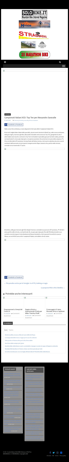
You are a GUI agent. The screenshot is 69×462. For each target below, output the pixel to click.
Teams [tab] (11, 330)
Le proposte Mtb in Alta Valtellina (53, 288)
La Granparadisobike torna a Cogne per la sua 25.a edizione (21, 337)
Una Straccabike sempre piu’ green (14, 343)
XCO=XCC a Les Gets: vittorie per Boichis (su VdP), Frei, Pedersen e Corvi (13, 422)
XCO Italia (7, 114)
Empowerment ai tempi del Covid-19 (13, 310)
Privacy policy (63, 455)
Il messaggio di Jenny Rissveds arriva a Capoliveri (55, 310)
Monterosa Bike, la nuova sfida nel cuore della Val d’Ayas (20, 335)
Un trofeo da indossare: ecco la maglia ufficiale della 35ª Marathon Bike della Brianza (27, 351)
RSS (53, 455)
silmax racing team (33, 120)
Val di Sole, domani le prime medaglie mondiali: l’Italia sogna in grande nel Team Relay (34, 427)
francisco (16, 120)
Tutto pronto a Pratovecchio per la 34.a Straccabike (19, 340)
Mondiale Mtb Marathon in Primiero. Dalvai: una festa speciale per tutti (23, 349)
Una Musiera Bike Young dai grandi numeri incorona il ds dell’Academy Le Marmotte (11, 393)
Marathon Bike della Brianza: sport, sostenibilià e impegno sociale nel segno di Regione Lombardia (31, 346)
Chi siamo (49, 455)
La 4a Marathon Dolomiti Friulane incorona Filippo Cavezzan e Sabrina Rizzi (12, 429)
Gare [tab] (5, 330)
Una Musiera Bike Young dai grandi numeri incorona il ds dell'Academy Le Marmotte (33, 415)
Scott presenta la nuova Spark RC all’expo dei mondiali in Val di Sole (12, 382)
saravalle (26, 120)
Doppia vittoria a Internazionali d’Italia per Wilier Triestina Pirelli (33, 311)
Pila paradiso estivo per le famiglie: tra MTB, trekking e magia (26, 283)
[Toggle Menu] (63, 66)
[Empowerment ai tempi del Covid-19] (13, 298)
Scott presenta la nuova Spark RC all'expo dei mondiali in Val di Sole (34, 384)
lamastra (21, 120)
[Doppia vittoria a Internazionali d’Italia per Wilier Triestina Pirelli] (34, 298)
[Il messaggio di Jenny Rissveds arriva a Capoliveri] (56, 298)
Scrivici (56, 455)
